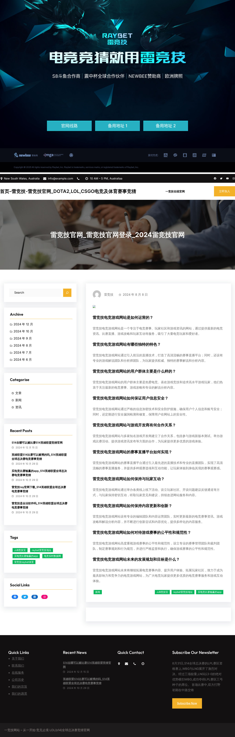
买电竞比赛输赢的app (26, 555)
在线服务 (18, 672)
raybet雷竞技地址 (41, 550)
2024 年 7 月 (23, 352)
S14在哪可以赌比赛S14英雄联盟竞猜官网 (37, 442)
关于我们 (18, 658)
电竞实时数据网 (52, 555)
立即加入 (224, 191)
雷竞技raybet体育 (24, 561)
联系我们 (18, 665)
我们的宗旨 (19, 686)
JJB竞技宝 (20, 550)
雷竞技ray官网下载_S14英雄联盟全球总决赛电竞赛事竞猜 (39, 489)
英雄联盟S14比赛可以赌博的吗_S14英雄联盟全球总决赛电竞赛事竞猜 (39, 456)
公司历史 (18, 679)
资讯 (18, 407)
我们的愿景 (19, 693)
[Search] (67, 293)
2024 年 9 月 (23, 338)
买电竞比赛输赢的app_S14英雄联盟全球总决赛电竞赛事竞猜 (39, 473)
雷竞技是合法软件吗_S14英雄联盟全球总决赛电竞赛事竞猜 (39, 505)
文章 (18, 393)
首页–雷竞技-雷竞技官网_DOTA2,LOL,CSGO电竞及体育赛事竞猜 (68, 191)
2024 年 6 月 (23, 359)
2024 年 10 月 (23, 331)
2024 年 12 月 (23, 324)
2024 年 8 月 (23, 345)
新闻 (18, 400)
